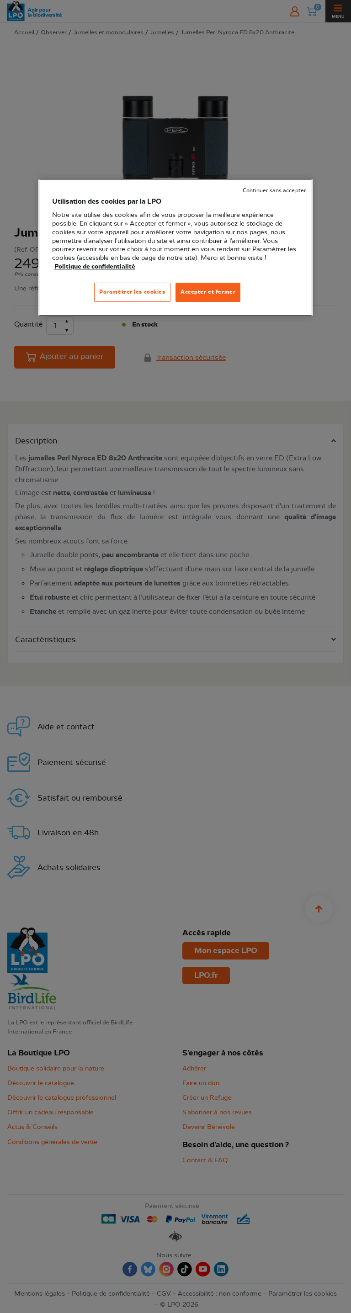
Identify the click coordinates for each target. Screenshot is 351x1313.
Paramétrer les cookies (132, 292)
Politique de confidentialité (94, 266)
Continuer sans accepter (274, 191)
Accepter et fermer (208, 292)
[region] (175, 247)
